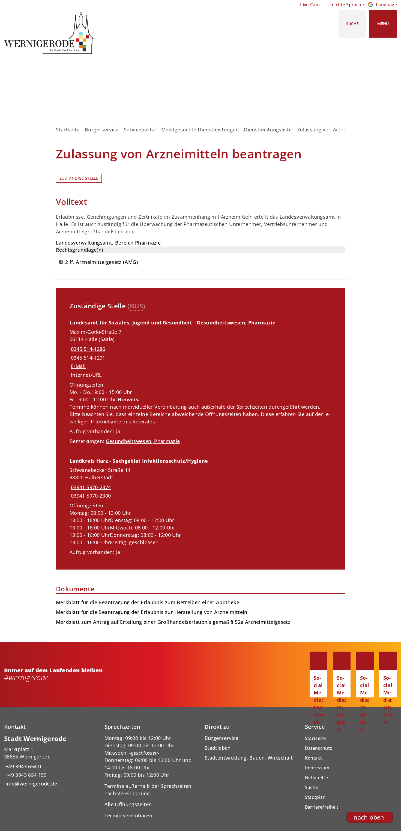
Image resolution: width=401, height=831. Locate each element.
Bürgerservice (102, 129)
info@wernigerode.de (30, 783)
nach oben (369, 817)
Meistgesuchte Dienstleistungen (200, 129)
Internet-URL (86, 375)
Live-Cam (310, 5)
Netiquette (316, 778)
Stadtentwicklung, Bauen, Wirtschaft (249, 757)
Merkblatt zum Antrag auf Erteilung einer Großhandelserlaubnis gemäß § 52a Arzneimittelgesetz (173, 622)
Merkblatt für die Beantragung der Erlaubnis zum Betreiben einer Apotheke (147, 602)
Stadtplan (315, 797)
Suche (311, 787)
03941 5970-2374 (90, 487)
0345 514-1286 (87, 349)
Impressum (317, 768)
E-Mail (78, 366)
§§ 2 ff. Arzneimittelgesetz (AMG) (98, 262)
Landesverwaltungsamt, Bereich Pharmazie (108, 242)
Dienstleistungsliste (268, 129)
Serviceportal (140, 129)
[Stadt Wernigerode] (50, 760)
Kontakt (313, 758)
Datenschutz (318, 748)
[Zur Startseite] (51, 33)
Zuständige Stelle (78, 178)
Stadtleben (218, 748)
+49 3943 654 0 (22, 766)
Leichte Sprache (347, 5)
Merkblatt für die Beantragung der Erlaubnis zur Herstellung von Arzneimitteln (151, 612)
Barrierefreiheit (322, 807)
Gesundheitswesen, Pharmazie (143, 441)
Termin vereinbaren (128, 815)
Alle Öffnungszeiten (128, 804)
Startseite (68, 129)
